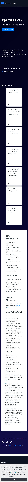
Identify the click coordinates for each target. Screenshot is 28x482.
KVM (7, 316)
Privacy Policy (13, 472)
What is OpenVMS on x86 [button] (12, 68)
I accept (14, 479)
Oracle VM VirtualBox (11, 369)
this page (23, 438)
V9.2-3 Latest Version (8, 29)
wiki (6, 381)
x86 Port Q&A (12, 445)
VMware (8, 352)
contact (19, 445)
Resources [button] (3, 462)
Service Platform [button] (9, 71)
